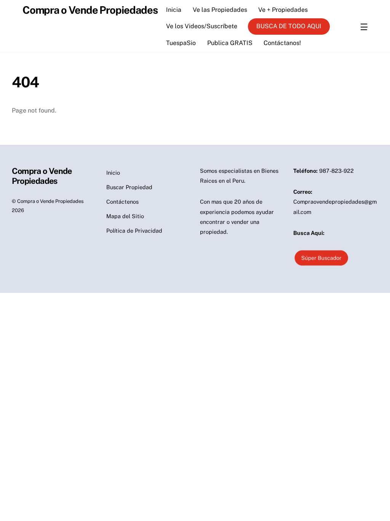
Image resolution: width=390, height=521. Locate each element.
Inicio (113, 172)
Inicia (173, 9)
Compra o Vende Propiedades (50, 201)
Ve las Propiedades (220, 9)
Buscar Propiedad (129, 187)
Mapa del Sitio (125, 216)
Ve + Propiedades (283, 9)
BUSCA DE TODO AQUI (288, 26)
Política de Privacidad (134, 230)
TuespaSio (181, 43)
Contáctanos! (282, 43)
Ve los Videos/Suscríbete (201, 26)
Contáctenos (122, 201)
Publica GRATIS (230, 43)
